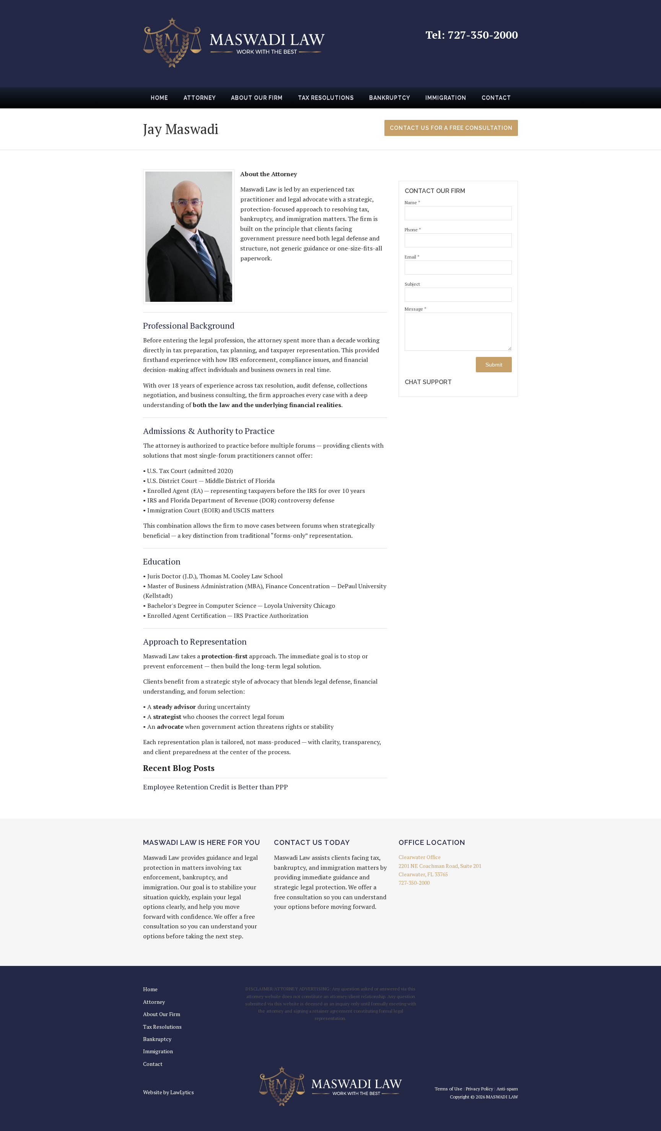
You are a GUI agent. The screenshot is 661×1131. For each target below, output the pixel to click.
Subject (412, 284)
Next (527, 100)
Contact (496, 98)
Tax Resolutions (326, 98)
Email (412, 257)
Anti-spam (507, 1089)
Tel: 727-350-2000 (471, 35)
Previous (134, 100)
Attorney (200, 98)
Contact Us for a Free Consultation (451, 128)
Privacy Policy (479, 1089)
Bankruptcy (389, 98)
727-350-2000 (414, 882)
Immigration (445, 98)
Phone (413, 229)
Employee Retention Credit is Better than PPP (215, 786)
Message (416, 309)
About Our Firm (257, 98)
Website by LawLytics (168, 1092)
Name (412, 202)
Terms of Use (448, 1089)
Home (159, 98)
